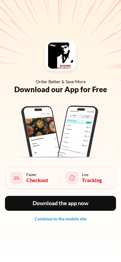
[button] (60, 203)
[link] (61, 219)
